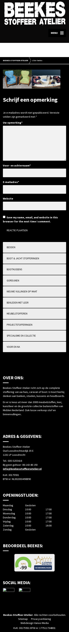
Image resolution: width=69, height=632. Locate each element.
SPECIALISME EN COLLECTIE (21, 335)
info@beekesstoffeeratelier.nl (22, 469)
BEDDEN (11, 247)
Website (8, 198)
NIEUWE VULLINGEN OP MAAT (22, 291)
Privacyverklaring (41, 619)
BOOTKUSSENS (14, 269)
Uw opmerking (12, 122)
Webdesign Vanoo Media (35, 623)
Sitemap (23, 619)
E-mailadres (11, 182)
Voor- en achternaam (17, 165)
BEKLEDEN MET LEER (18, 302)
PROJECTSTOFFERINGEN (19, 324)
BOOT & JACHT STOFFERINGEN (23, 258)
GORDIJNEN (13, 280)
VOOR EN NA (13, 346)
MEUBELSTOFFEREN (17, 313)
